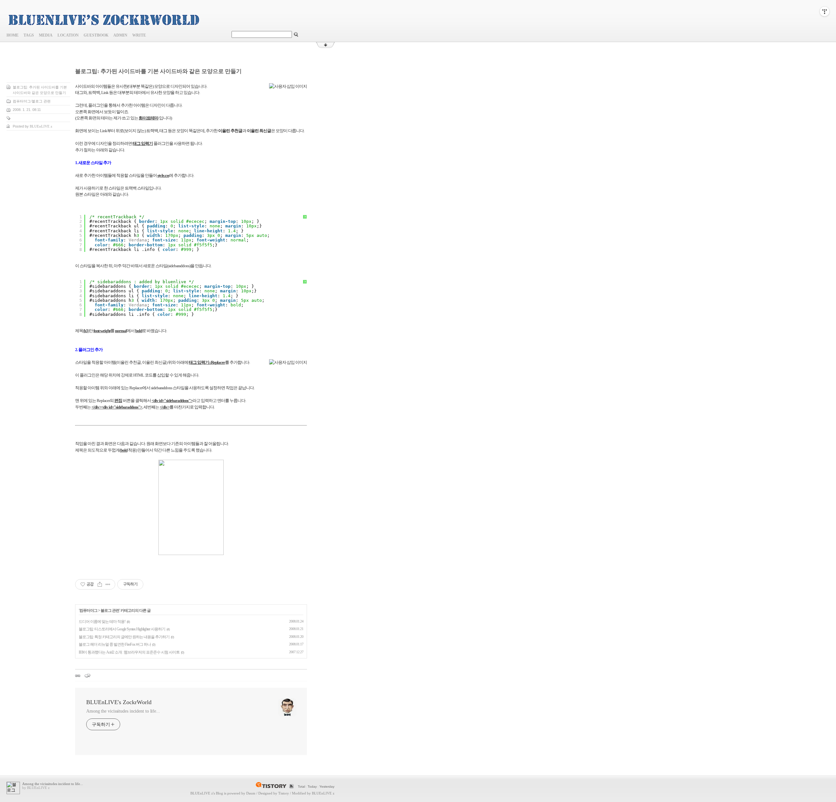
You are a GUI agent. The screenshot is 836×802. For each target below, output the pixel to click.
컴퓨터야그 (88, 610)
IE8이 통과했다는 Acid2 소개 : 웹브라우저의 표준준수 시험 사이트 (129, 652)
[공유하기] (100, 584)
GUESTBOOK (96, 35)
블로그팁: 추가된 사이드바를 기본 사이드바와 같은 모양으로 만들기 (158, 71)
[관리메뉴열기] (824, 11)
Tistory (283, 793)
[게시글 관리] (108, 584)
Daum (250, 793)
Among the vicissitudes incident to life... (123, 711)
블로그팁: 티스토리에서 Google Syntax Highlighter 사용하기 (122, 629)
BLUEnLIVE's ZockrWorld (119, 702)
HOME (13, 35)
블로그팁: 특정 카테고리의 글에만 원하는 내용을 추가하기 (124, 637)
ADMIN (120, 35)
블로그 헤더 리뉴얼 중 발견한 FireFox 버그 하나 (115, 644)
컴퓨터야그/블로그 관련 (32, 101)
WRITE (139, 35)
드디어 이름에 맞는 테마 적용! (102, 621)
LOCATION (68, 35)
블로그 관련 (110, 610)
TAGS (29, 35)
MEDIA (46, 35)
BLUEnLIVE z (201, 793)
